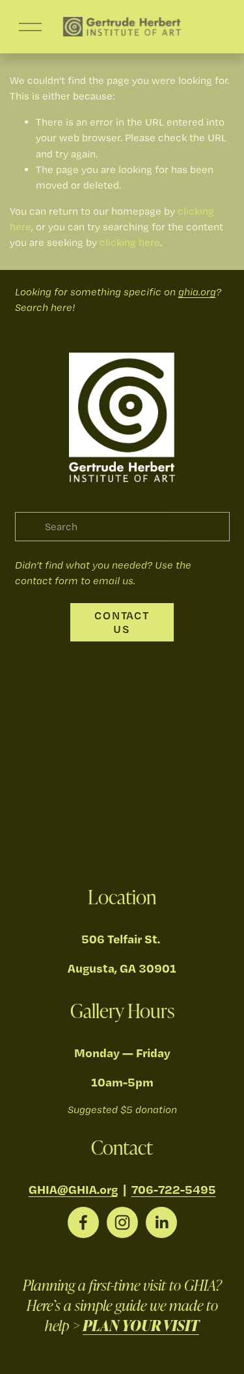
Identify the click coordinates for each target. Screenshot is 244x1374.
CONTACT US (121, 622)
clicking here (130, 242)
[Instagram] (122, 1222)
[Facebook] (83, 1222)
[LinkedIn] (161, 1222)
